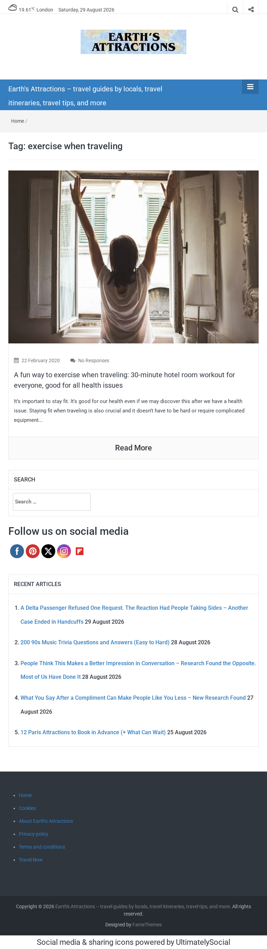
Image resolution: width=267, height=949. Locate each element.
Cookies (27, 808)
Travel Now (31, 860)
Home (17, 121)
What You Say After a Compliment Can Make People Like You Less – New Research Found (133, 697)
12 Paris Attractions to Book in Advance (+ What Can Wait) (93, 732)
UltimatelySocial (203, 942)
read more (133, 447)
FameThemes (147, 924)
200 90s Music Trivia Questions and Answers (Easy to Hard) (95, 642)
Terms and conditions (42, 847)
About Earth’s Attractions (46, 821)
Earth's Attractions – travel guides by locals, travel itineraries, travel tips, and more (142, 906)
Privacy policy (33, 834)
